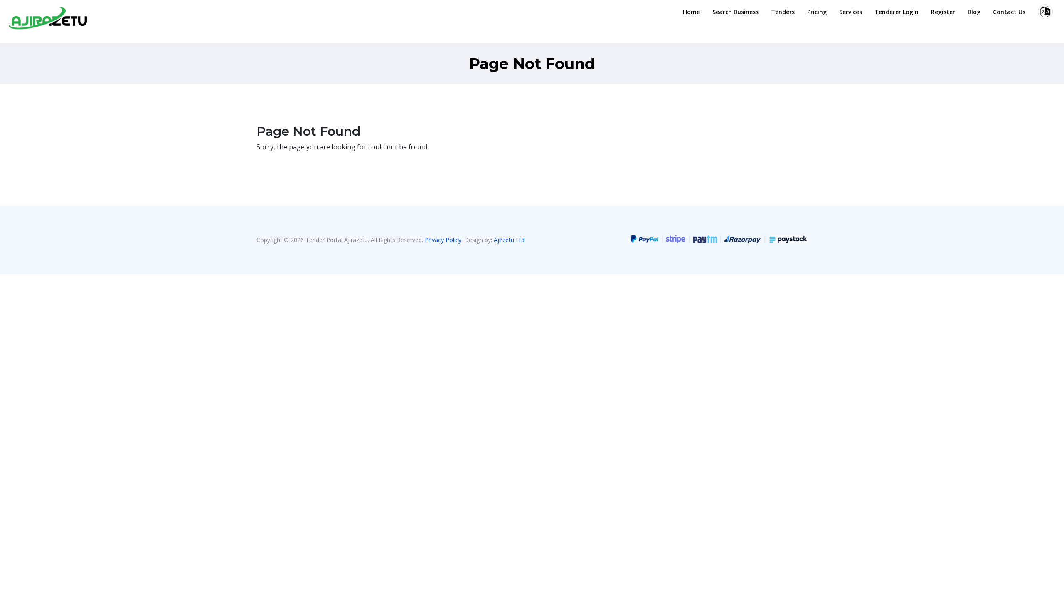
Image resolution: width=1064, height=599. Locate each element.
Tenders (783, 12)
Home (691, 12)
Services (850, 12)
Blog (974, 12)
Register (943, 12)
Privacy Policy (443, 240)
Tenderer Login (896, 12)
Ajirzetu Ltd (509, 240)
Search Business (735, 12)
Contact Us (1009, 12)
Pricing (817, 12)
